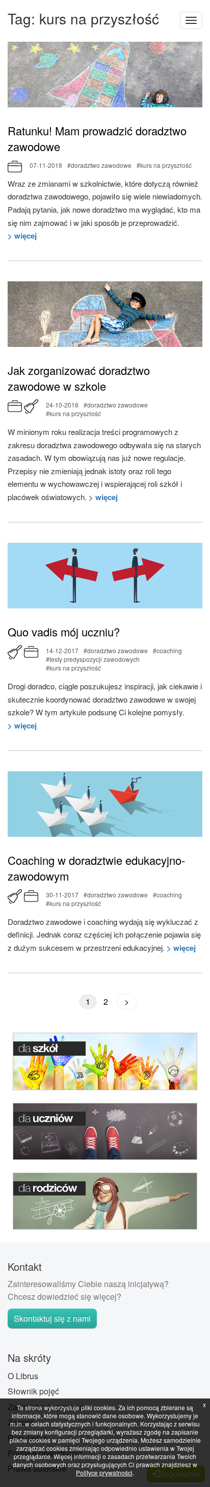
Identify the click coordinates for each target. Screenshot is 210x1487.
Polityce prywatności (104, 1472)
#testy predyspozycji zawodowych (93, 659)
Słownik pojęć (33, 1391)
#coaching (167, 650)
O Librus (23, 1376)
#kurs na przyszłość (164, 165)
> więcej (22, 235)
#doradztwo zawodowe (99, 165)
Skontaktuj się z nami (52, 1318)
